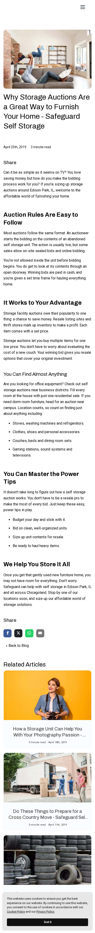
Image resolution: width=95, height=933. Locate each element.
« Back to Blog (17, 645)
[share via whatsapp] (29, 633)
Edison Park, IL (42, 190)
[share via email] (40, 633)
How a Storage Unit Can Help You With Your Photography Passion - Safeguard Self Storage (47, 734)
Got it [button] (47, 922)
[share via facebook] (7, 633)
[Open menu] (82, 7)
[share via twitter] (18, 633)
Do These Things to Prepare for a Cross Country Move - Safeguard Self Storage (47, 817)
